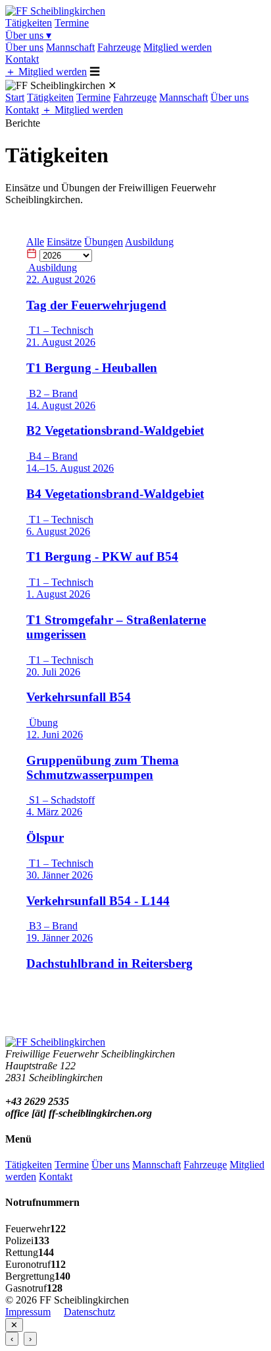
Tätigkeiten (28, 22)
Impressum (28, 1311)
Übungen (103, 241)
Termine (72, 22)
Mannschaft (70, 47)
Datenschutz (89, 1311)
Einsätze (64, 241)
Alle (35, 241)
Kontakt (22, 59)
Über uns (28, 35)
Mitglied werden (177, 47)
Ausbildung (149, 241)
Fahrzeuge (119, 47)
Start (14, 97)
